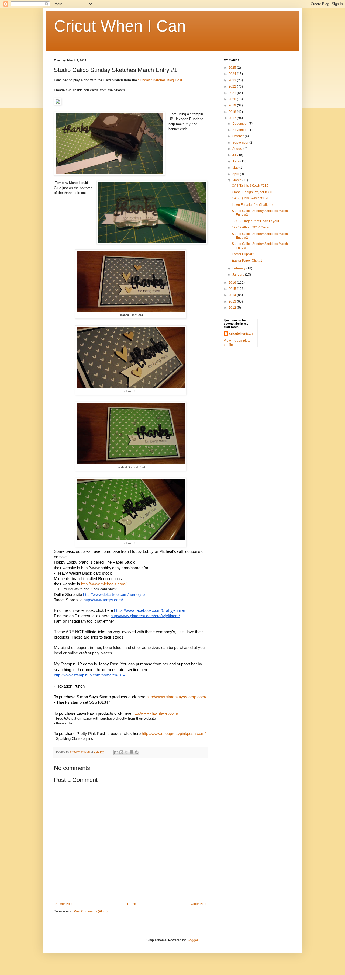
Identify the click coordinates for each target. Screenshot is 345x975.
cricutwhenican (241, 333)
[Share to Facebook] (131, 752)
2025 (233, 68)
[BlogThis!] (121, 752)
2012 (233, 308)
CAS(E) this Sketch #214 (250, 198)
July (235, 155)
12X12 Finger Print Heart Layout (255, 221)
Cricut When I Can (120, 26)
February (239, 268)
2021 (233, 93)
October (238, 136)
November (240, 130)
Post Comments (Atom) (91, 911)
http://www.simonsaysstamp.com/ (176, 697)
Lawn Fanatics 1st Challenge (253, 205)
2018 (233, 112)
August (237, 149)
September (240, 142)
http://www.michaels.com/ (103, 584)
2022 (233, 86)
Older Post (198, 904)
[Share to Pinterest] (136, 752)
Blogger (192, 940)
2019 (233, 105)
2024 (233, 74)
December (240, 124)
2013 (233, 301)
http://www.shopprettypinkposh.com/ (174, 733)
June (236, 161)
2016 (233, 282)
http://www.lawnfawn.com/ (155, 713)
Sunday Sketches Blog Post (160, 80)
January (238, 274)
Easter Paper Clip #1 (247, 260)
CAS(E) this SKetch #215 (250, 186)
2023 (233, 80)
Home (131, 904)
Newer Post (63, 904)
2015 (233, 289)
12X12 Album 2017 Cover (251, 227)
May (235, 167)
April (236, 174)
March (237, 180)
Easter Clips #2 (243, 254)
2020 (233, 99)
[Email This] (116, 752)
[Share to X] (126, 752)
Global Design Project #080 (252, 192)
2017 (233, 118)
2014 (233, 295)
